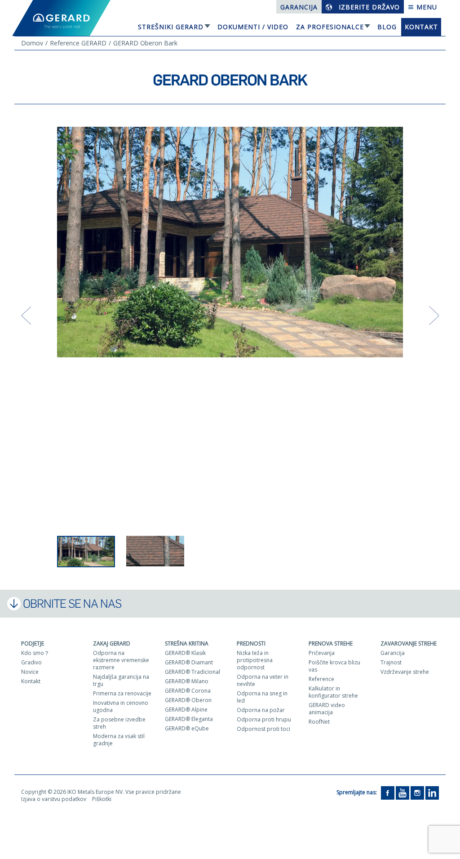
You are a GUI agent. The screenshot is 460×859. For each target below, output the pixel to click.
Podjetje (32, 643)
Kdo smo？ (35, 653)
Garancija (299, 7)
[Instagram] (417, 792)
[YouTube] (402, 792)
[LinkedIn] (432, 792)
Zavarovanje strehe (408, 643)
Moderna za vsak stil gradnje (119, 739)
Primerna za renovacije (122, 693)
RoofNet (319, 721)
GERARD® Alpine (186, 709)
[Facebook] (387, 792)
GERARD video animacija (327, 708)
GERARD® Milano (186, 681)
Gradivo (31, 662)
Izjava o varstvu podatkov (53, 799)
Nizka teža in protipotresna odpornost (255, 660)
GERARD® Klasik (185, 653)
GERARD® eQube (187, 728)
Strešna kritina (186, 643)
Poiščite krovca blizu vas (334, 666)
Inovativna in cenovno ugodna (120, 706)
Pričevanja (322, 653)
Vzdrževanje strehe (404, 672)
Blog (387, 26)
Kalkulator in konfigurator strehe (333, 692)
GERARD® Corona (188, 690)
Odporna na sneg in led (262, 697)
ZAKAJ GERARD (111, 643)
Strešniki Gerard (170, 26)
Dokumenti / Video (252, 26)
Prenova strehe (331, 643)
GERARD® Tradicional (192, 672)
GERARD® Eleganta (189, 719)
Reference (321, 679)
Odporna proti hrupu (264, 719)
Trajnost (391, 662)
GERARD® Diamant (189, 662)
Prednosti (251, 643)
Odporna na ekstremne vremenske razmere (121, 660)
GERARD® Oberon (188, 700)
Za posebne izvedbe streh (119, 723)
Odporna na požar (261, 710)
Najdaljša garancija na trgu (121, 680)
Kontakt (421, 26)
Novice (30, 672)
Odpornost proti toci (263, 729)
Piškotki (101, 799)
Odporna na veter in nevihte (262, 680)
